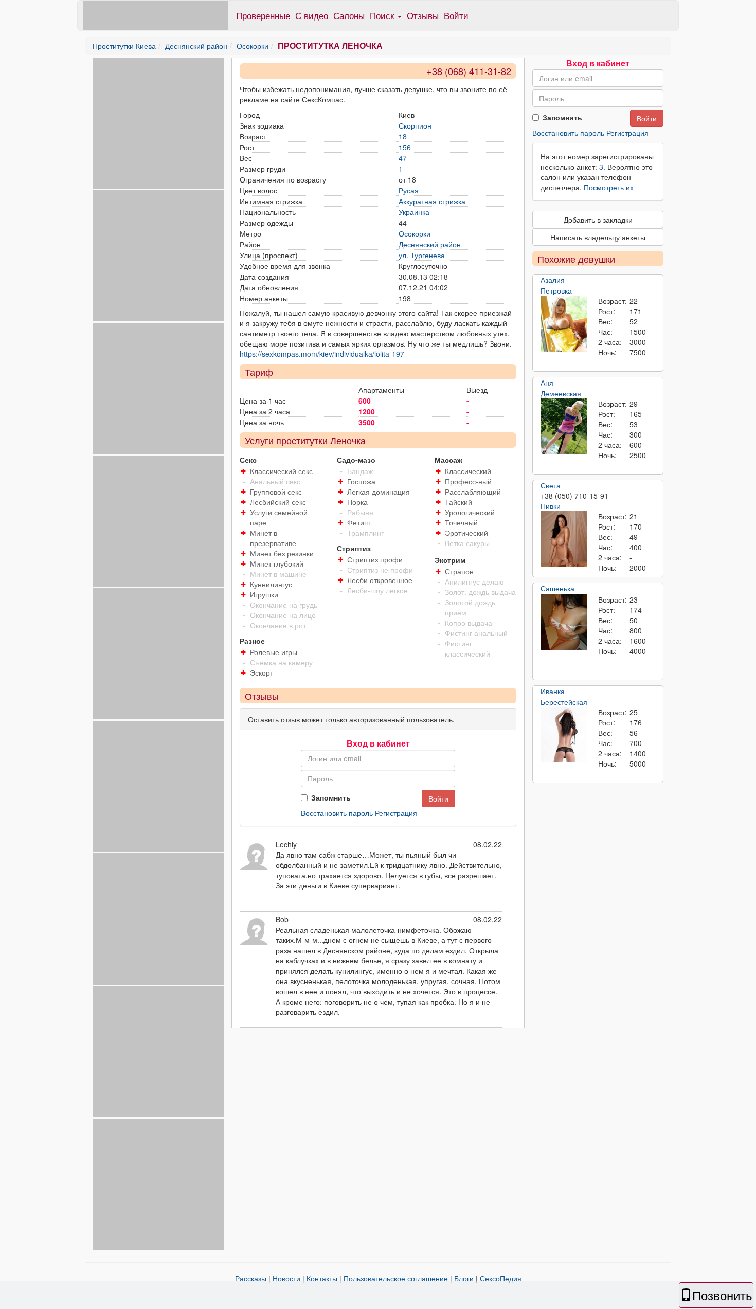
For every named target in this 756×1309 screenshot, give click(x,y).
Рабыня (360, 512)
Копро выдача (468, 622)
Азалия (553, 280)
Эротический (466, 533)
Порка (357, 502)
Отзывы (423, 15)
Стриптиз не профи (380, 570)
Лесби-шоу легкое (377, 590)
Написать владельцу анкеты (597, 237)
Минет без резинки (282, 553)
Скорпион (415, 125)
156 (405, 147)
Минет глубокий (276, 563)
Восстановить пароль (337, 813)
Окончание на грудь (283, 604)
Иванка (553, 691)
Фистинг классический (467, 648)
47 (403, 158)
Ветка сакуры (467, 543)
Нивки (551, 506)
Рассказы (250, 1278)
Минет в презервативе (273, 538)
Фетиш (358, 522)
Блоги (464, 1278)
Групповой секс (276, 491)
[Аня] (564, 426)
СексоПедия (500, 1278)
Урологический (470, 512)
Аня (547, 382)
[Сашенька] (564, 622)
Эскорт (261, 672)
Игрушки (264, 594)
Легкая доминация (378, 491)
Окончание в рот (278, 625)
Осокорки (252, 46)
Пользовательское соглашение (396, 1278)
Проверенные (263, 15)
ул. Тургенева (422, 255)
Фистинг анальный (476, 633)
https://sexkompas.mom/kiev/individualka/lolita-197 (322, 354)
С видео (311, 15)
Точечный (461, 522)
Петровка (556, 290)
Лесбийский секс (278, 502)
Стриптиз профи (375, 559)
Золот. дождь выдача (480, 592)
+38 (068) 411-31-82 (468, 71)
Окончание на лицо (283, 615)
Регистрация (396, 813)
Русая (409, 190)
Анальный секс (275, 481)
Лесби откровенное (379, 580)
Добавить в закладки (598, 219)
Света (551, 485)
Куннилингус (271, 584)
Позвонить (722, 1295)
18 (403, 136)
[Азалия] (564, 324)
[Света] (564, 539)
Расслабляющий (473, 491)
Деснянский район (196, 46)
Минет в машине (278, 574)
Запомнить (331, 797)
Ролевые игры (273, 652)
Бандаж (360, 471)
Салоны (349, 15)
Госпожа (361, 481)
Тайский (458, 502)
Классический (468, 471)
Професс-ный (468, 481)
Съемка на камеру (281, 662)
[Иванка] (564, 735)
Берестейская (564, 702)
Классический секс (281, 471)
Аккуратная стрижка (432, 201)
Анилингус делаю (474, 581)
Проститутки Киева (124, 46)
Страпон (459, 571)
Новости (286, 1278)
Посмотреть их (609, 187)
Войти (456, 15)
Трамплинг (365, 533)
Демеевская (561, 393)
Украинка (414, 212)
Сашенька (557, 588)
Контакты (322, 1278)
